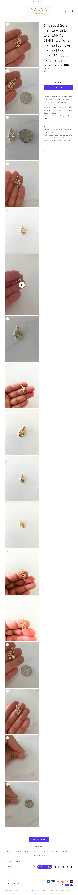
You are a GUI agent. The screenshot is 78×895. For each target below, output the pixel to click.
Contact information (65, 890)
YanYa (10, 890)
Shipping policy (55, 890)
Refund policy (26, 890)
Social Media (36, 855)
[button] (4, 11)
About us (10, 851)
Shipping (46, 68)
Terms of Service (64, 851)
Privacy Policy (38, 851)
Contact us (18, 851)
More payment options (58, 92)
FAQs (43, 855)
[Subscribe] (34, 867)
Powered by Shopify (16, 890)
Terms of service (45, 890)
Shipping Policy (28, 851)
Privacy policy (35, 890)
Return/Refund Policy (51, 851)
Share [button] (47, 151)
